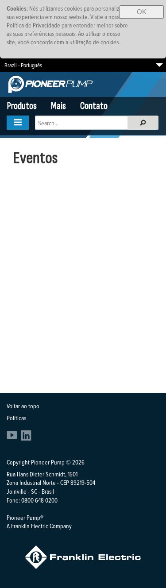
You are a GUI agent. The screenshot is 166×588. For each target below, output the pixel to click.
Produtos (22, 106)
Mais (58, 106)
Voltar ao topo (23, 406)
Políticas (16, 418)
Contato (94, 106)
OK (142, 11)
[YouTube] (13, 438)
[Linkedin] (26, 438)
